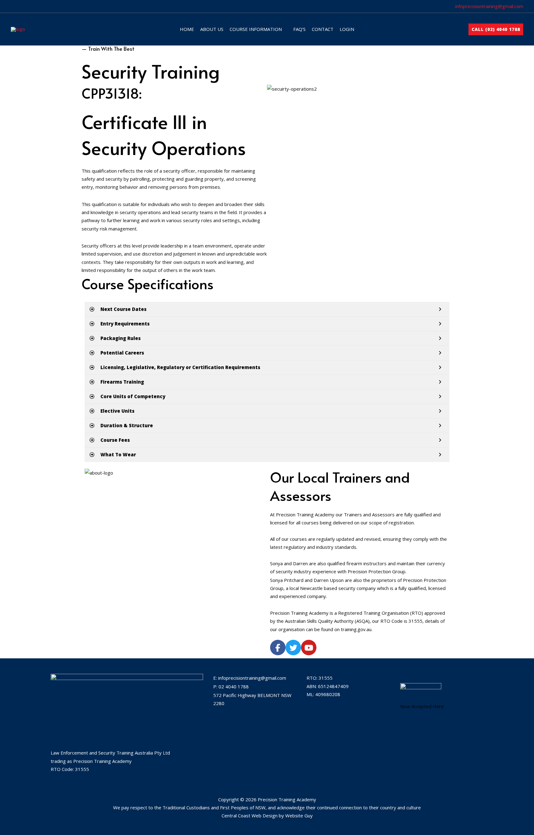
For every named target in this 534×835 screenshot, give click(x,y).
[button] (284, 29)
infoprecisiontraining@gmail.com (489, 6)
